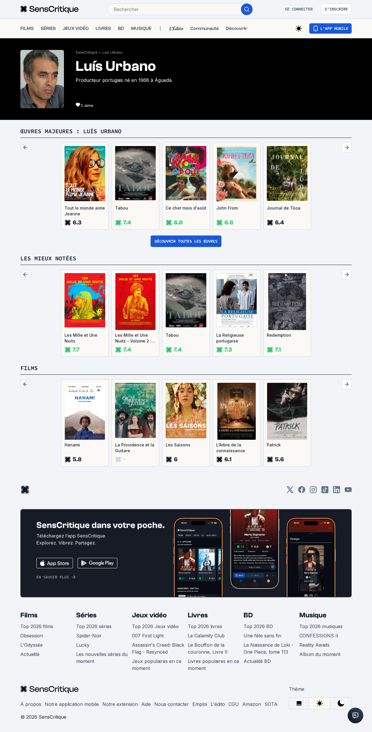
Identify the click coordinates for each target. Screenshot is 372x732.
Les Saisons (178, 444)
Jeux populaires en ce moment (156, 664)
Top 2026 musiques (321, 626)
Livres (198, 615)
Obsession (31, 636)
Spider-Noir (89, 636)
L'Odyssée (31, 645)
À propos (30, 704)
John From (227, 207)
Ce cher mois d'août (186, 207)
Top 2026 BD (258, 626)
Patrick (274, 444)
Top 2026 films (36, 626)
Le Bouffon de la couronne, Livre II (208, 648)
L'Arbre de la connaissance (230, 447)
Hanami (72, 444)
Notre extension (120, 704)
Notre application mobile (72, 704)
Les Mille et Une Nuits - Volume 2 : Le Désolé (133, 338)
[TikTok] (324, 491)
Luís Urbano (112, 52)
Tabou (121, 207)
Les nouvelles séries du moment (102, 657)
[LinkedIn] (336, 491)
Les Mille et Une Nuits (81, 338)
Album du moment (319, 654)
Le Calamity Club (206, 636)
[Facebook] (301, 491)
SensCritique (87, 52)
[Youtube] (348, 491)
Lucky (83, 645)
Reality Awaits (314, 645)
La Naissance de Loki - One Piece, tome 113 (269, 648)
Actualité (30, 654)
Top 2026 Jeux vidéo (155, 626)
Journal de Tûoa (284, 207)
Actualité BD (257, 661)
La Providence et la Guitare (134, 447)
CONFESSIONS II (318, 636)
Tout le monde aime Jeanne (85, 210)
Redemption (279, 335)
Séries (86, 615)
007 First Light (148, 636)
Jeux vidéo (149, 615)
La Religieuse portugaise (230, 338)
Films (28, 615)
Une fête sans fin (262, 636)
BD (248, 615)
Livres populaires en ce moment (213, 664)
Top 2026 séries (94, 626)
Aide (146, 704)
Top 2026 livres (205, 626)
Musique (312, 615)
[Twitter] (290, 491)
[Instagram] (313, 491)
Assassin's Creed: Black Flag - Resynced (158, 648)
